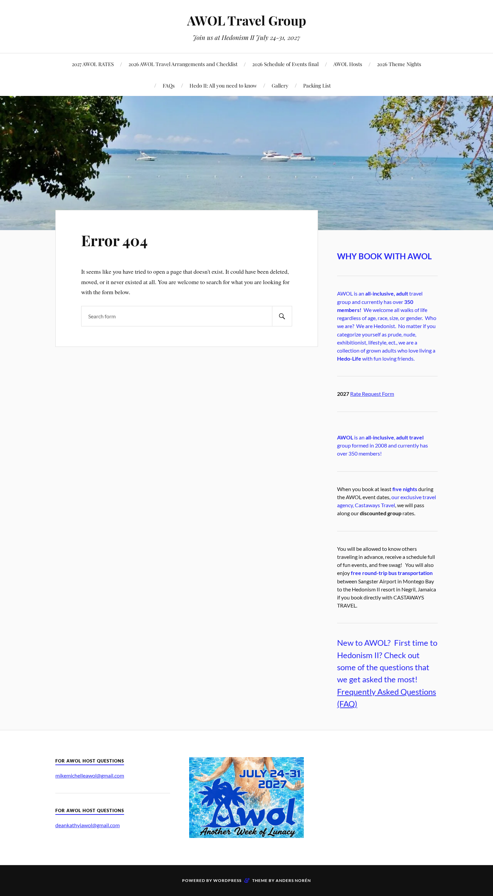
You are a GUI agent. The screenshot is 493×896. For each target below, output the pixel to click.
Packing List (317, 85)
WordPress (227, 880)
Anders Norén (293, 880)
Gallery (280, 85)
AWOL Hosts (347, 63)
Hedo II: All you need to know (223, 85)
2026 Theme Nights (399, 63)
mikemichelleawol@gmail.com (89, 775)
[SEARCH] (282, 316)
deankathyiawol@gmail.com (87, 825)
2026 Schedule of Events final (285, 63)
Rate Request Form (372, 393)
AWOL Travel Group (246, 20)
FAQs (169, 85)
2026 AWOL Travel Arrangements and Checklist (182, 63)
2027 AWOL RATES (93, 63)
